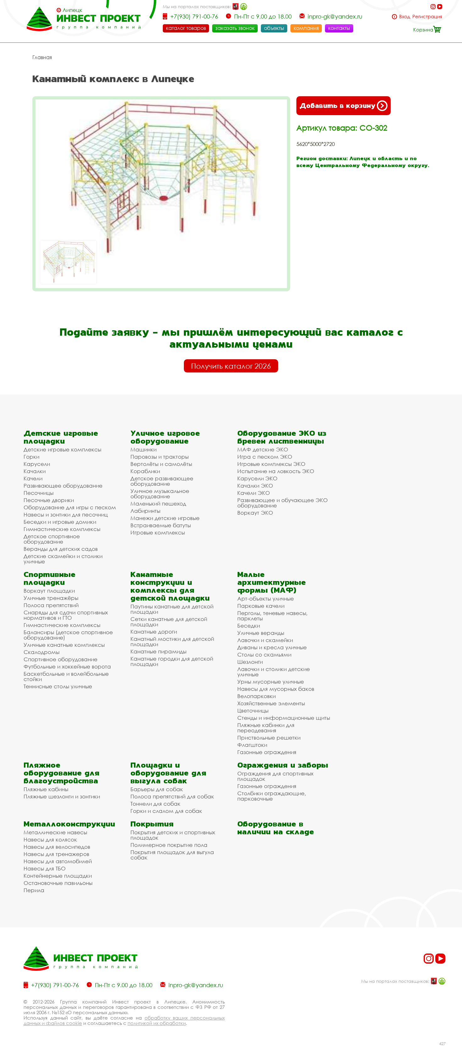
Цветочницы (252, 710)
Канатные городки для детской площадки (171, 661)
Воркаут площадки (49, 590)
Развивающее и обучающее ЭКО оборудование (282, 502)
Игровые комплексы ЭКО (271, 464)
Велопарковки (256, 696)
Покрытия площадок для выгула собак (172, 854)
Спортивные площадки (49, 578)
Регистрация (427, 16)
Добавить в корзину (337, 105)
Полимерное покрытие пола (168, 844)
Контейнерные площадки (58, 875)
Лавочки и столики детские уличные (273, 671)
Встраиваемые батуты (160, 525)
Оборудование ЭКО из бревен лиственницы (281, 437)
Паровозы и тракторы (159, 456)
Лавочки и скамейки (265, 640)
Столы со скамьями (264, 654)
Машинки (143, 449)
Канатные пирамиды (158, 651)
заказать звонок (235, 28)
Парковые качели (260, 605)
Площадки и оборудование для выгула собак (168, 773)
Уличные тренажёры (51, 598)
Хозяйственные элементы (271, 703)
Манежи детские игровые (165, 518)
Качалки (35, 471)
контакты (339, 28)
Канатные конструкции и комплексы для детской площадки (170, 586)
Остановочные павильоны (58, 883)
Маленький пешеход (158, 503)
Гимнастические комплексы (62, 529)
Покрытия (151, 824)
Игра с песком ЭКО (264, 456)
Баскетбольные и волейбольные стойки (66, 676)
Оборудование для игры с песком (70, 507)
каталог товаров (186, 28)
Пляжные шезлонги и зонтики (62, 796)
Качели (33, 478)
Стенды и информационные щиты (283, 717)
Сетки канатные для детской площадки (168, 621)
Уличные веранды (260, 632)
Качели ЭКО (253, 492)
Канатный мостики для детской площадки (172, 641)
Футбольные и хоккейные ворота (67, 666)
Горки (31, 456)
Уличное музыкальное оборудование (159, 493)
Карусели (37, 464)
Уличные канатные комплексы (64, 644)
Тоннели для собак (155, 803)
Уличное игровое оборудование (165, 437)
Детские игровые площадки (61, 437)
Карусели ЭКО (257, 478)
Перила (34, 890)
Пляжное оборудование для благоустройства (61, 773)
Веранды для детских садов (61, 548)
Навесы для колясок (50, 839)
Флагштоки (252, 744)
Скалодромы (41, 652)
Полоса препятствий (51, 605)
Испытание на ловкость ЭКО (275, 471)
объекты (274, 28)
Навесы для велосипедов (57, 846)
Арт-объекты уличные (265, 598)
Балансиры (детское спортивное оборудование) (68, 634)
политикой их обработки (157, 1023)
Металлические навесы (55, 832)
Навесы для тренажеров (56, 854)
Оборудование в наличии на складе (275, 828)
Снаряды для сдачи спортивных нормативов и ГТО (66, 615)
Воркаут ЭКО (255, 512)
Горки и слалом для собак (166, 811)
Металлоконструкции (69, 824)
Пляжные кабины (46, 789)
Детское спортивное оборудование (52, 539)
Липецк (72, 10)
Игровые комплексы (157, 532)
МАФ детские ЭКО (262, 449)
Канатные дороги (153, 631)
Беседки (248, 625)
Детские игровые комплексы (62, 449)
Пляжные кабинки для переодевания (265, 727)
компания (306, 28)
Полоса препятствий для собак (172, 796)
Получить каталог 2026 (231, 365)
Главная (42, 57)
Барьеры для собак (156, 789)
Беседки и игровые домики (60, 521)
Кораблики (145, 471)
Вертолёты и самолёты (161, 464)
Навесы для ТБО (45, 868)
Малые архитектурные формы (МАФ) (271, 582)
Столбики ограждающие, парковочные (271, 796)
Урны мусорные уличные (270, 681)
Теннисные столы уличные (58, 686)
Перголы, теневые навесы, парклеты (272, 615)
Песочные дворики (49, 500)
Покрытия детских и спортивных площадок (172, 835)
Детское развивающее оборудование (161, 481)
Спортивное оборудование (60, 659)
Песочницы (38, 492)
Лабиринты (145, 510)
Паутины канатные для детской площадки (171, 609)
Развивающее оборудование (63, 485)
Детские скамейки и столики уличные (63, 558)
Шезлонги (250, 661)
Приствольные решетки (268, 737)
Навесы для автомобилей (58, 861)
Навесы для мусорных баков (275, 688)
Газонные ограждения (266, 752)
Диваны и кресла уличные (272, 647)
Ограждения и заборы (282, 765)
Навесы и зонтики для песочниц (66, 514)
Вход (404, 16)
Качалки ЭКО (255, 485)
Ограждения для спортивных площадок (275, 776)
